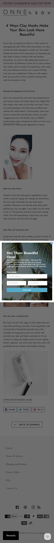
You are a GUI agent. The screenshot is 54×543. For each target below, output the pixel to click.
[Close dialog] (52, 243)
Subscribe (27, 290)
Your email (11, 272)
